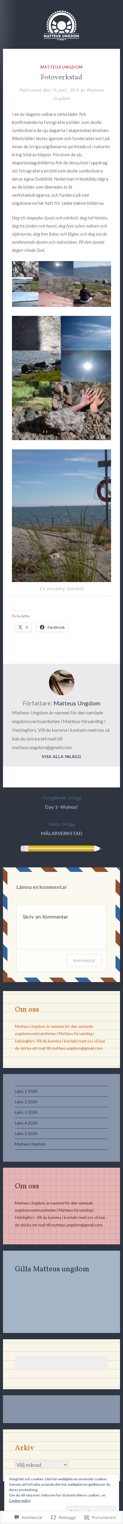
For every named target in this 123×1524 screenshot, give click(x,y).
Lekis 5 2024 (26, 1133)
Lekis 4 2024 (26, 1123)
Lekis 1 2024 (26, 1091)
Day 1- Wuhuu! (61, 802)
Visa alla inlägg (62, 756)
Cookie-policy (20, 1500)
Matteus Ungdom (61, 67)
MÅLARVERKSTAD (61, 828)
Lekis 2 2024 (26, 1101)
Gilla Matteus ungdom (52, 1269)
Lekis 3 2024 (26, 1112)
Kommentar (84, 960)
